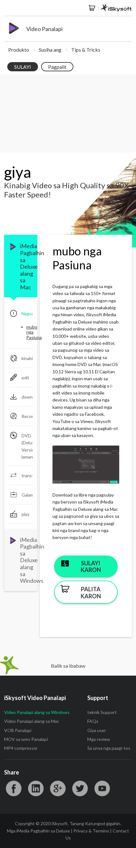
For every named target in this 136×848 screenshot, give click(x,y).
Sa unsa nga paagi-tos (108, 748)
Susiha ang (50, 50)
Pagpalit (57, 67)
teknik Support (102, 712)
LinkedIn (35, 788)
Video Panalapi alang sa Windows (37, 712)
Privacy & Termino (91, 830)
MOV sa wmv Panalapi (26, 739)
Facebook (13, 788)
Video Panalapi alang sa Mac (31, 721)
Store (92, 8)
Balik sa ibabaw (68, 666)
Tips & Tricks (85, 50)
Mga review (98, 739)
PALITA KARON (91, 593)
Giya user (96, 730)
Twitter (80, 788)
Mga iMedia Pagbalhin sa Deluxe (38, 830)
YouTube (102, 788)
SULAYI (22, 67)
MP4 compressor (21, 748)
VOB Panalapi (17, 730)
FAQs (92, 721)
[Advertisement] (68, 113)
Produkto (18, 50)
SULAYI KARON (91, 567)
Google (57, 788)
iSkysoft (116, 8)
